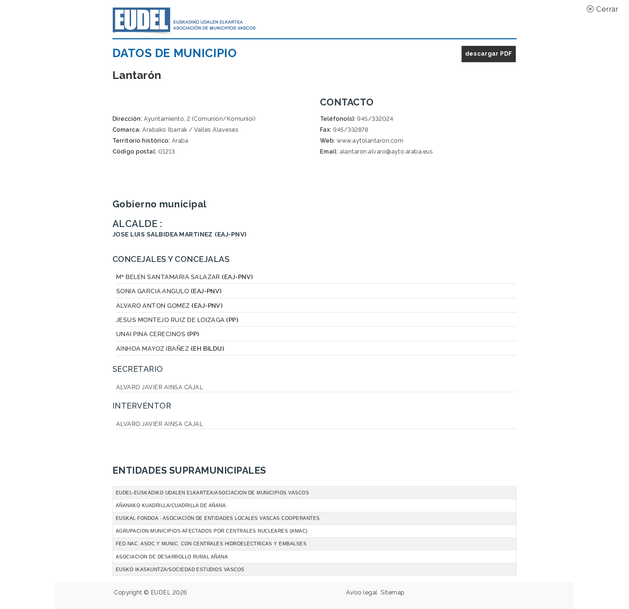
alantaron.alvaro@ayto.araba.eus (386, 151)
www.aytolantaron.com (370, 140)
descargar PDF (488, 53)
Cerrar (606, 9)
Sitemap (392, 592)
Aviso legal (361, 592)
